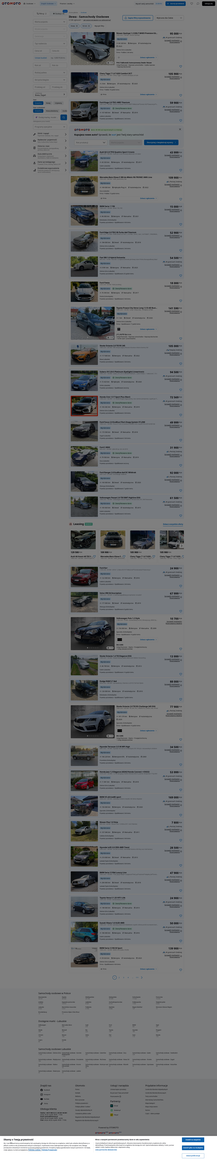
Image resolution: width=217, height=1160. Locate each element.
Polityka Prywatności (49, 1150)
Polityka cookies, (34, 1150)
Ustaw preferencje (193, 1156)
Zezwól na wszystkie (193, 1140)
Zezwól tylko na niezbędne (193, 1148)
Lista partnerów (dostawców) (106, 1150)
